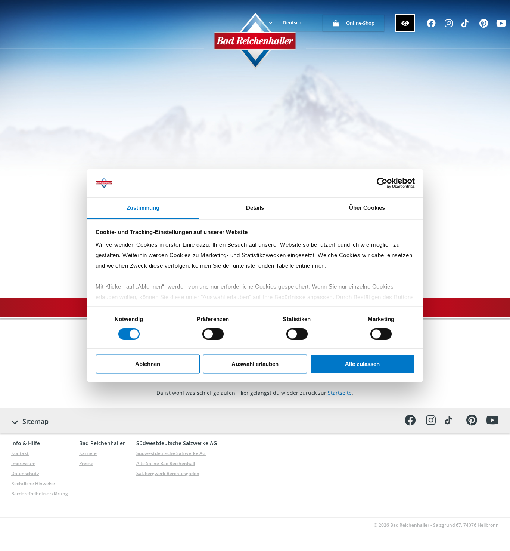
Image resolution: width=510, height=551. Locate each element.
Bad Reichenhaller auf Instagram (449, 25)
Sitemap (35, 421)
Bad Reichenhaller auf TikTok (466, 25)
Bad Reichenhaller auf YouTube (501, 25)
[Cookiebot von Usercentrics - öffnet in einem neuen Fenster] (382, 183)
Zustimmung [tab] (143, 207)
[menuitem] (292, 22)
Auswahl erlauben (255, 364)
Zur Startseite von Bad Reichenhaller (255, 41)
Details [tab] (255, 207)
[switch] (213, 334)
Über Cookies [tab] (367, 207)
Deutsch (292, 22)
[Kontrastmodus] (405, 23)
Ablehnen (147, 364)
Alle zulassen (362, 364)
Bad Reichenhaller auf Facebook (431, 25)
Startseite (340, 392)
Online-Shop (360, 22)
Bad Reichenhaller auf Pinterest (484, 25)
